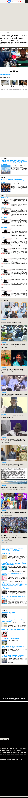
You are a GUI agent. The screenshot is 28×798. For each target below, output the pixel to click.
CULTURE (14, 90)
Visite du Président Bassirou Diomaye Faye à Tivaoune (14, 394)
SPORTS (11, 89)
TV (18, 94)
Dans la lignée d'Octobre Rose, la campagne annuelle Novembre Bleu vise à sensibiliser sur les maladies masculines (13, 563)
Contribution (18, 757)
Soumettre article (3, 762)
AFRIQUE (24, 757)
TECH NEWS (3, 759)
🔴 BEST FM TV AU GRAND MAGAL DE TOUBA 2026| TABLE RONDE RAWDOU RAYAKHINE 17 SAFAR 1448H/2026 (13, 440)
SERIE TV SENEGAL (5, 756)
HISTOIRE (16, 94)
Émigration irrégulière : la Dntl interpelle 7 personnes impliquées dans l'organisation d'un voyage (13, 181)
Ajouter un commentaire (5, 74)
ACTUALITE (7, 32)
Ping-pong (3, 207)
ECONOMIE (6, 90)
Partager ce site (5, 739)
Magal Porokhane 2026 (13, 640)
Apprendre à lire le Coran (8, 612)
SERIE (18, 89)
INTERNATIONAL (24, 90)
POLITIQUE (7, 89)
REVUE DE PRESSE (10, 750)
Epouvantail (4, 227)
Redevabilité (4, 217)
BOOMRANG (19, 90)
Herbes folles (4, 197)
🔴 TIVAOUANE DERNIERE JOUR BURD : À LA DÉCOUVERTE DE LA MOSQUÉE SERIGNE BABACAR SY (13, 346)
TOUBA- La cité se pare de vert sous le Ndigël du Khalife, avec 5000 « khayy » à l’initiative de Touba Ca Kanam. (14, 370)
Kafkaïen (3, 268)
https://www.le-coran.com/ (13, 613)
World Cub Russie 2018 (20, 754)
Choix (2, 289)
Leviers (3, 257)
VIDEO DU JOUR (11, 94)
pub (18, 756)
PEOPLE (2, 754)
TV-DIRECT (7, 754)
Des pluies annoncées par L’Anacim (4, 86)
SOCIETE (14, 89)
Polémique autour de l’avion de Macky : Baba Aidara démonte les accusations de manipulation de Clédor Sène (13, 489)
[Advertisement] (14, 17)
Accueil (1, 32)
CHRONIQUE (11, 90)
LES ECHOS (13, 756)
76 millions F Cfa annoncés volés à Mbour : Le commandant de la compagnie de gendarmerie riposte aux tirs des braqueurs (23, 86)
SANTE (3, 546)
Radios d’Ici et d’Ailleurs (5, 757)
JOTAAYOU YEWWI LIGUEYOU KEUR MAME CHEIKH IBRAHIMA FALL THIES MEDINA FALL (13, 656)
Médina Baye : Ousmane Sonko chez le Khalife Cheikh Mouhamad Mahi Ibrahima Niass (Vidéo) (14, 321)
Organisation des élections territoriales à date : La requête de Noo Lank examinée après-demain (13, 86)
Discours (3, 237)
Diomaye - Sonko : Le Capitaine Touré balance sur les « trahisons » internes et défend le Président (14, 513)
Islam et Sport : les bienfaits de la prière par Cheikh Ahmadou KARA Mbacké (12, 647)
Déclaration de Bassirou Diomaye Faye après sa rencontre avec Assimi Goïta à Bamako (12, 465)
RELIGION (21, 89)
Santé (13, 757)
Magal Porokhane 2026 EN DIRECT (10, 638)
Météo (2, 247)
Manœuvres (4, 278)
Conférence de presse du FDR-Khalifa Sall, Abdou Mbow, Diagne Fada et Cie (13, 416)
